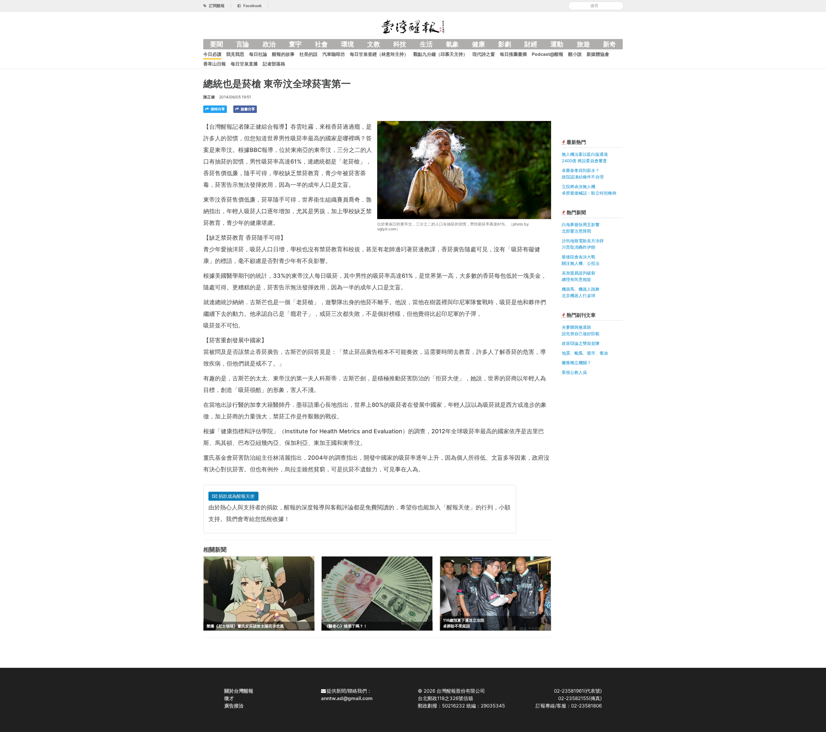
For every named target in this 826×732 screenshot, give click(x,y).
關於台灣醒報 (238, 691)
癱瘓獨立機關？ (576, 362)
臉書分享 (247, 109)
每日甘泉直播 (244, 63)
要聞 (216, 44)
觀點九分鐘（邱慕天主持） (440, 54)
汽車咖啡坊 (333, 54)
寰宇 (295, 44)
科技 (399, 44)
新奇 (609, 44)
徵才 (229, 698)
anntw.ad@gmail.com (347, 698)
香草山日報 (214, 63)
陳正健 (209, 97)
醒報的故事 (283, 54)
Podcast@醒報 (547, 54)
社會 (321, 44)
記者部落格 (274, 63)
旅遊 (583, 44)
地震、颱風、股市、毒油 (585, 353)
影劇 (504, 44)
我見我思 (235, 54)
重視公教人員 (574, 372)
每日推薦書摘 (513, 54)
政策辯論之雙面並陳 (580, 343)
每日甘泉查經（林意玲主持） (379, 54)
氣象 (452, 44)
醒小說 (575, 54)
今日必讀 (212, 54)
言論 (242, 44)
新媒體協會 (598, 54)
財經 (530, 44)
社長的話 (308, 54)
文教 (373, 44)
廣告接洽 (234, 706)
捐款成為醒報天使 (236, 496)
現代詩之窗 (483, 54)
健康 (478, 44)
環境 (347, 44)
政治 (269, 44)
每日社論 (258, 54)
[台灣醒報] (413, 25)
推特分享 (217, 109)
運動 (556, 44)
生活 (426, 44)
